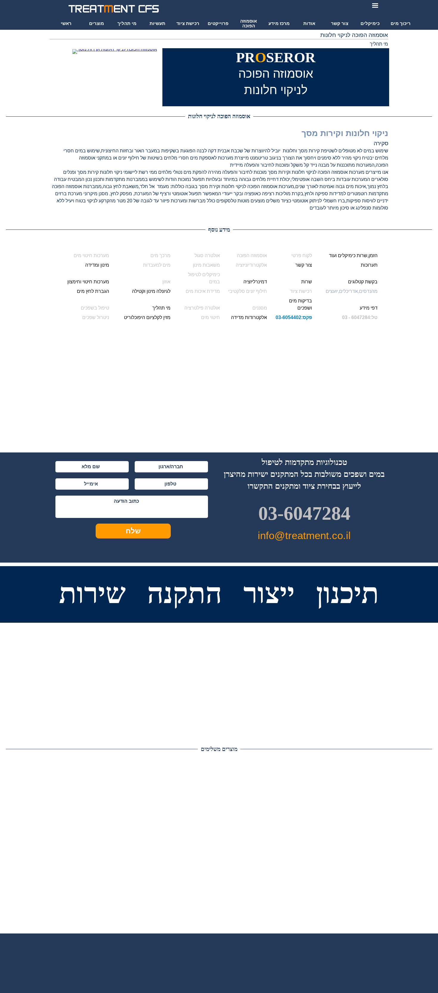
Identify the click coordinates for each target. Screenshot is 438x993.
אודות (309, 23)
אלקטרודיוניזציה (251, 265)
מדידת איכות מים (203, 291)
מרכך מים (160, 255)
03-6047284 (304, 513)
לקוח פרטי (301, 255)
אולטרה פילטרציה (202, 307)
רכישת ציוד (301, 291)
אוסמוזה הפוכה (252, 255)
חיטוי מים (210, 317)
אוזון (166, 281)
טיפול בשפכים (95, 307)
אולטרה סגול (207, 255)
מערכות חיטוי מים (91, 255)
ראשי (66, 23)
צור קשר (339, 23)
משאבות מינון (206, 265)
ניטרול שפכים (95, 317)
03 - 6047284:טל (360, 317)
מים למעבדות (156, 265)
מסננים (259, 307)
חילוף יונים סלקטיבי (247, 291)
